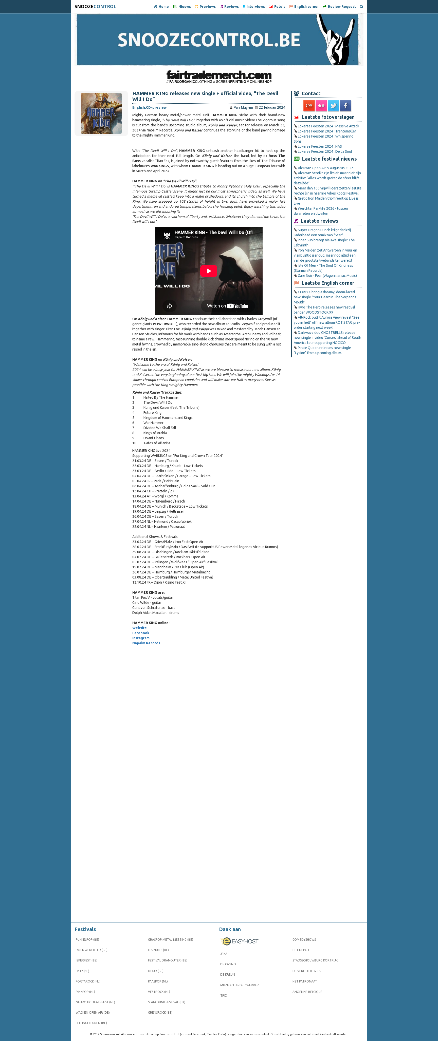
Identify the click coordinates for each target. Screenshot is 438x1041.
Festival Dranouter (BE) (167, 960)
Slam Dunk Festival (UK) (166, 1002)
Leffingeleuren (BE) (91, 1023)
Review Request (341, 7)
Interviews (255, 7)
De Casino (228, 964)
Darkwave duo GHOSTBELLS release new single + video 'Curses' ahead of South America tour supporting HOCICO (327, 338)
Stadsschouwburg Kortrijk (315, 960)
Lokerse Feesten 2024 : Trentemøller (327, 131)
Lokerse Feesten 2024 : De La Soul (325, 151)
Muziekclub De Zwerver (239, 985)
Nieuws (184, 7)
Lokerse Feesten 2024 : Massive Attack (328, 126)
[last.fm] (309, 106)
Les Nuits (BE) (158, 950)
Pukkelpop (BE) (87, 939)
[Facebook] (346, 106)
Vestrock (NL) (159, 991)
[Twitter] (334, 106)
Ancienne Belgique (307, 991)
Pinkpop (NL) (85, 991)
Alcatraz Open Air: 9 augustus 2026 (326, 168)
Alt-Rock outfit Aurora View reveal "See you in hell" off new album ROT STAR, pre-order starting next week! (327, 322)
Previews (207, 7)
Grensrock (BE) (160, 1012)
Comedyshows (304, 939)
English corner (306, 7)
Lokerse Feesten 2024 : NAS (320, 146)
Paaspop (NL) (158, 981)
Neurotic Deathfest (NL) (95, 1002)
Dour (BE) (155, 971)
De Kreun (227, 974)
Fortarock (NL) (88, 981)
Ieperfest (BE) (86, 960)
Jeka (223, 953)
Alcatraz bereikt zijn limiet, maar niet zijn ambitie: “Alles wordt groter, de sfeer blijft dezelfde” (327, 178)
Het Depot (301, 950)
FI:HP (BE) (82, 971)
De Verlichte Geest (308, 971)
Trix (223, 995)
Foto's (279, 7)
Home (163, 7)
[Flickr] (322, 106)
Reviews (231, 7)
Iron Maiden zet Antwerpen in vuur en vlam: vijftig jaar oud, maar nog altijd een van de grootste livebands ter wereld (325, 255)
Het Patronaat (305, 981)
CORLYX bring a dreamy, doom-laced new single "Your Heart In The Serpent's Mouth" (325, 297)
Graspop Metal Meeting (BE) (170, 939)
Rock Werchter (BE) (91, 950)
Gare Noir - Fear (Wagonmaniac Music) (327, 276)
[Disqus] (208, 716)
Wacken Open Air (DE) (93, 1012)
